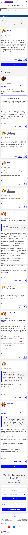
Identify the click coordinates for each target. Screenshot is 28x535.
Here (7, 272)
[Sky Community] (8, 2)
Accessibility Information (22, 520)
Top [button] (15, 516)
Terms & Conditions (23, 519)
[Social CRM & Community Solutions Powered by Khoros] (23, 532)
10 (4, 458)
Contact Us (24, 521)
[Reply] (25, 59)
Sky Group (3, 523)
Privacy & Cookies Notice (6, 520)
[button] (26, 29)
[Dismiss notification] (26, 5)
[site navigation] (1, 2)
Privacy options (4, 519)
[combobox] (13, 11)
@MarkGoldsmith (7, 372)
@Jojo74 (3, 90)
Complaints (3, 521)
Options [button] (2, 20)
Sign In (26, 2)
